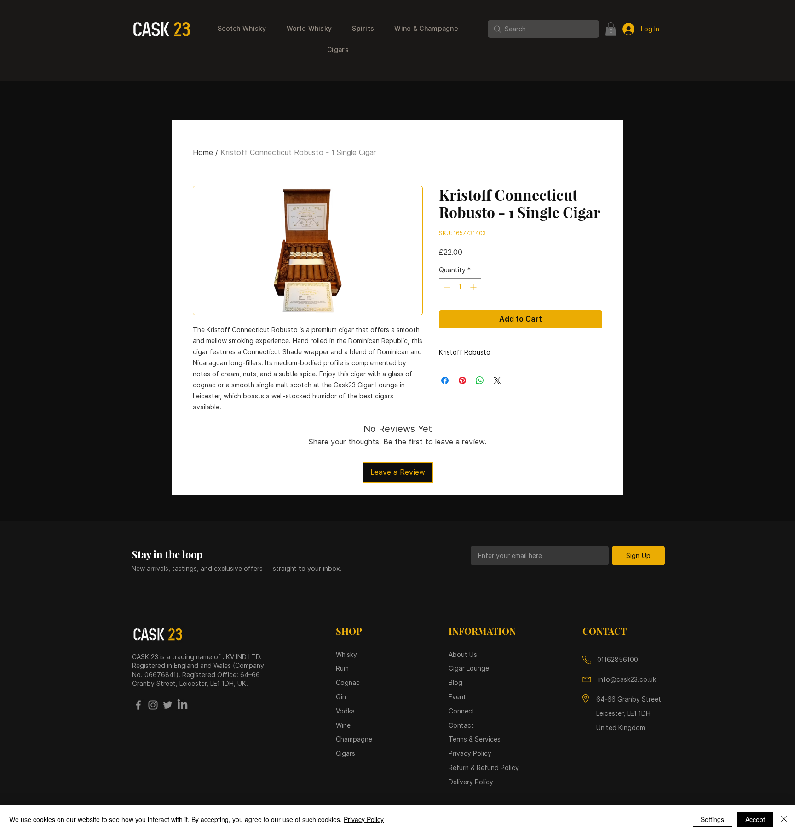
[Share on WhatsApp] (479, 380)
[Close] (783, 819)
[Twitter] (167, 705)
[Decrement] (446, 287)
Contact (461, 725)
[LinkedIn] (182, 705)
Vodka (346, 711)
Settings (712, 819)
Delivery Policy (471, 782)
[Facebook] (138, 705)
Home (203, 152)
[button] (242, 29)
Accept (755, 819)
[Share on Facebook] (444, 380)
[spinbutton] (460, 287)
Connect (462, 711)
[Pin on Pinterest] (462, 380)
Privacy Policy (364, 819)
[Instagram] (153, 705)
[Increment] (474, 287)
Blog (455, 682)
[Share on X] (497, 380)
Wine (343, 725)
